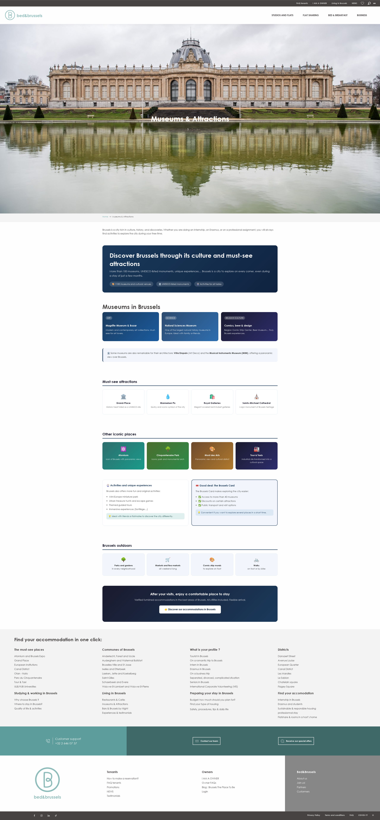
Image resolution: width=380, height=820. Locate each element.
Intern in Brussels (199, 664)
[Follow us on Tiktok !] (55, 815)
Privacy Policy (313, 815)
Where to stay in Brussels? (28, 704)
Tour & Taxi (20, 682)
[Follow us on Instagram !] (41, 815)
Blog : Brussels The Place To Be (218, 787)
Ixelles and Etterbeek (113, 669)
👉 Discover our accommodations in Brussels (190, 609)
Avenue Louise (286, 660)
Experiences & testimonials (117, 712)
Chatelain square (288, 682)
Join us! (301, 782)
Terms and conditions (335, 815)
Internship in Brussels (289, 699)
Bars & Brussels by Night (115, 708)
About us (302, 778)
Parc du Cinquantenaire (28, 677)
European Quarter (288, 664)
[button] (369, 3)
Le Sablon (283, 677)
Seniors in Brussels (199, 682)
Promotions (113, 787)
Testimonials (113, 795)
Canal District (21, 669)
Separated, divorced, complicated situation (214, 677)
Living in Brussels (339, 3)
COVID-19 (363, 815)
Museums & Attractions (115, 704)
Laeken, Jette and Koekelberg (119, 673)
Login (205, 791)
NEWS (354, 3)
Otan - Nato (21, 673)
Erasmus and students (290, 704)
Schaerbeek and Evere (115, 682)
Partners (301, 787)
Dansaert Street (286, 656)
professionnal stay (288, 712)
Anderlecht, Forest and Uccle (118, 656)
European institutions (25, 664)
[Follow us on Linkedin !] (48, 815)
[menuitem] (25, 15)
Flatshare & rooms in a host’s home (297, 717)
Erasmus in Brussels (200, 669)
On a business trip (200, 673)
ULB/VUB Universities (25, 686)
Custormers (303, 791)
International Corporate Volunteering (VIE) (214, 686)
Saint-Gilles (108, 677)
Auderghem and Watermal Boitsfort (122, 660)
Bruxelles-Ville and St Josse (116, 664)
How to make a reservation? (122, 778)
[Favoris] (362, 3)
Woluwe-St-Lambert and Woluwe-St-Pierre (125, 686)
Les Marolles (284, 673)
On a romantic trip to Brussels (206, 660)
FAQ (352, 815)
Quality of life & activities (28, 708)
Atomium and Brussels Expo (29, 656)
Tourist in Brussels (199, 656)
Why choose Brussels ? (26, 699)
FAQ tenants (302, 3)
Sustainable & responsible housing (297, 708)
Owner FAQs (209, 782)
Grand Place (21, 660)
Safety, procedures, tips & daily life (209, 709)
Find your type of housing (204, 704)
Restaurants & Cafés (113, 699)
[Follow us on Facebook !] (34, 815)
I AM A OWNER (320, 3)
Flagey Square (286, 686)
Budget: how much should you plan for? (212, 699)
